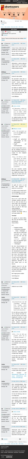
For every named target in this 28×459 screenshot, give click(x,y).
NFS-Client (21, 27)
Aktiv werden (7, 27)
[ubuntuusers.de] (10, 8)
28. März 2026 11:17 (16, 381)
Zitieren (23, 43)
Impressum (16, 452)
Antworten (5, 35)
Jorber (3, 59)
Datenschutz (10, 452)
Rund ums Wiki (14, 27)
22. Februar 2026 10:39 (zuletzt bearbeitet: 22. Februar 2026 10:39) (18, 180)
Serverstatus (21, 452)
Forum (9, 13)
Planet (23, 13)
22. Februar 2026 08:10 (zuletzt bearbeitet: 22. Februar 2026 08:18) (18, 102)
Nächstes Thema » (23, 442)
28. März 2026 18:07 (16, 426)
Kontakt (5, 452)
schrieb (18, 106)
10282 (7, 52)
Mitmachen (14, 16)
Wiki (14, 13)
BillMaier (3, 72)
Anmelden (19, 2)
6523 (7, 80)
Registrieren (24, 2)
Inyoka (7, 446)
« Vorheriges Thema (12, 442)
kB (2, 43)
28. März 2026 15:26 (16, 408)
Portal (4, 13)
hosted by (3, 1)
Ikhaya (18, 13)
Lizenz (2, 452)
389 (6, 64)
